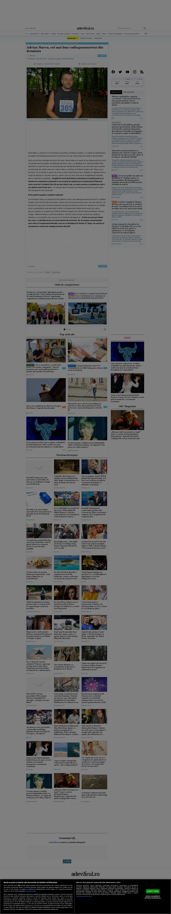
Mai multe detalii (31, 891)
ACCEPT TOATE (153, 891)
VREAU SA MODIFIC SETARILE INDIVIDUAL (153, 897)
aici (27, 903)
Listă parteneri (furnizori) (84, 896)
